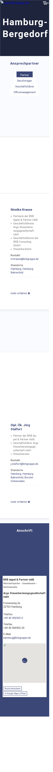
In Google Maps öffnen (15, 693)
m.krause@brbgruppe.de (25, 259)
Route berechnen (12, 688)
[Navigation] (45, 3)
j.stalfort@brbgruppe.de (24, 463)
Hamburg (16, 268)
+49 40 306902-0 (13, 618)
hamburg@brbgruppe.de (17, 637)
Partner (24, 75)
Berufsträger (24, 80)
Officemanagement (25, 92)
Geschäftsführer (24, 86)
